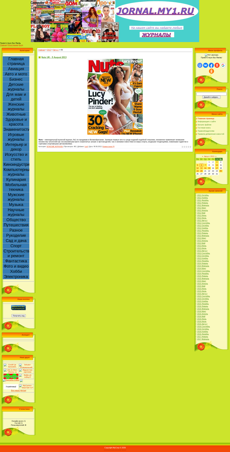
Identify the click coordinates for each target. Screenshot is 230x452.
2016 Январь (202, 306)
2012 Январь (202, 203)
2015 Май (201, 286)
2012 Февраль (203, 205)
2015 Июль (201, 291)
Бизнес (16, 79)
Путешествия (16, 225)
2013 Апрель (202, 241)
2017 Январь (202, 337)
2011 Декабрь (203, 200)
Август (56, 50)
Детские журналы (16, 86)
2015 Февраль (203, 278)
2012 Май (201, 213)
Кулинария (16, 179)
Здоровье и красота (16, 121)
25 (221, 171)
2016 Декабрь (203, 334)
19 (197, 171)
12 (197, 168)
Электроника (16, 276)
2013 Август (202, 251)
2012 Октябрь (203, 225)
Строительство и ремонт (16, 253)
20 (201, 171)
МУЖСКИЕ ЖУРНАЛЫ (55, 146)
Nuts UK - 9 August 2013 (54, 57)
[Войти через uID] (199, 65)
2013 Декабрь (203, 261)
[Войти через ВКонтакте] (205, 65)
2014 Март (201, 268)
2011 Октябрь (203, 195)
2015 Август (202, 294)
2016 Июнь (201, 319)
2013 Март (201, 238)
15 (209, 168)
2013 (49, 50)
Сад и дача (16, 240)
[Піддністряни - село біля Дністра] (27, 380)
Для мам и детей (16, 96)
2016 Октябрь (203, 329)
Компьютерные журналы (16, 172)
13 (201, 168)
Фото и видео (16, 266)
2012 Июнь (201, 215)
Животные (16, 114)
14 (205, 168)
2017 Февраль (203, 339)
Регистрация (12, 45)
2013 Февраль (203, 236)
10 (217, 165)
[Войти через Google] (223, 65)
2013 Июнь (201, 246)
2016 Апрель (202, 314)
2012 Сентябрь (203, 223)
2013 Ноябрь (202, 258)
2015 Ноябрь (202, 301)
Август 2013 (209, 156)
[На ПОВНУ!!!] (26, 375)
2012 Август (202, 220)
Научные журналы (16, 212)
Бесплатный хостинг (112, 450)
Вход (21, 45)
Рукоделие (16, 235)
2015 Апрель (202, 284)
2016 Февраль (203, 309)
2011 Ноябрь (202, 198)
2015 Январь (202, 276)
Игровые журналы (16, 137)
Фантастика (16, 261)
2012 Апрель (202, 210)
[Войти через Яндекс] (217, 65)
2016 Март (201, 311)
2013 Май (201, 243)
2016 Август (202, 324)
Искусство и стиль (16, 156)
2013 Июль (201, 248)
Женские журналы (16, 106)
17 (217, 168)
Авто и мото (16, 74)
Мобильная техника (16, 187)
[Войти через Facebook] (211, 65)
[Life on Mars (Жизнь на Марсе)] (11, 370)
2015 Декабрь (203, 304)
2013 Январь (202, 233)
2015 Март (201, 281)
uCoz (124, 450)
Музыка (16, 204)
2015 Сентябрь (203, 296)
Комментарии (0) (108, 146)
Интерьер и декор (16, 146)
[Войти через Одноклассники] (211, 71)
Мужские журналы (16, 197)
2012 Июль (201, 218)
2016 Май (201, 316)
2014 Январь (202, 263)
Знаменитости (16, 129)
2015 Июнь (201, 289)
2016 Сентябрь (203, 326)
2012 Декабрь (203, 231)
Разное (16, 230)
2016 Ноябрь (202, 332)
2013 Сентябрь (203, 253)
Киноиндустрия (16, 164)
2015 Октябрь (203, 299)
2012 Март (201, 208)
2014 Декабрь (203, 273)
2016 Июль (201, 321)
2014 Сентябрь (203, 271)
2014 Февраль (203, 266)
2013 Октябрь (203, 256)
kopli (86, 146)
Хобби (16, 271)
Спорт (16, 246)
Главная (3, 45)
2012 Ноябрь (202, 228)
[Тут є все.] (26, 370)
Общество (16, 219)
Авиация (16, 68)
